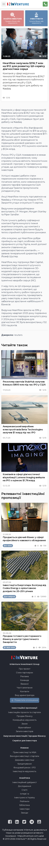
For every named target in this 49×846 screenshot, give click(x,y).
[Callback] (45, 4)
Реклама (24, 676)
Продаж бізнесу (25, 716)
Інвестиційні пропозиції (24, 708)
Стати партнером (24, 672)
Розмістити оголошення (26, 700)
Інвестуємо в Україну (24, 797)
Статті (24, 790)
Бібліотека (24, 805)
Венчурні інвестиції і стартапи (24, 756)
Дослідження (24, 786)
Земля (24, 724)
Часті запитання (24, 687)
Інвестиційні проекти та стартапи (24, 712)
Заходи (24, 813)
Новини (24, 748)
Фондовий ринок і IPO (24, 767)
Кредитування (24, 764)
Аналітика (24, 778)
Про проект (24, 669)
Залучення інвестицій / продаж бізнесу (24, 736)
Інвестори (25, 809)
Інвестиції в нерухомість (24, 771)
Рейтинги (24, 801)
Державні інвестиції (24, 760)
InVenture (24, 664)
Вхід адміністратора (24, 695)
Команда (24, 680)
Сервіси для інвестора (24, 740)
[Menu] (3, 4)
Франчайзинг (24, 727)
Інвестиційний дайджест (24, 782)
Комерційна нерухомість (24, 720)
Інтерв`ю (24, 794)
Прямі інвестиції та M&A (24, 752)
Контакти (24, 691)
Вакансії (24, 684)
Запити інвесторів (24, 731)
